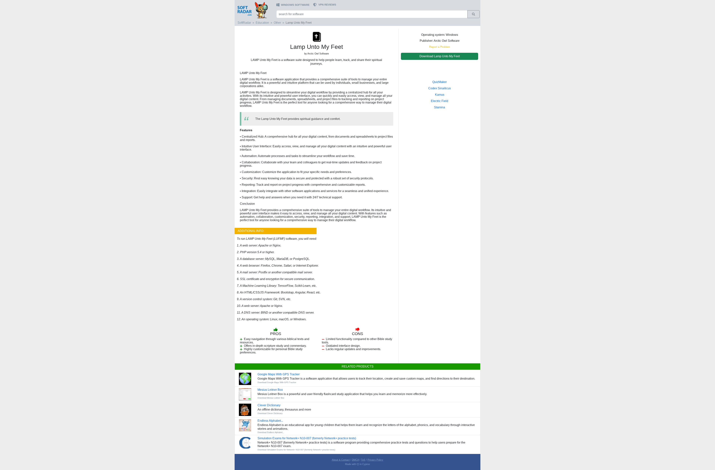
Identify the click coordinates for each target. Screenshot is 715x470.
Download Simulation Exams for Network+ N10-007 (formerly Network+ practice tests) (296, 450)
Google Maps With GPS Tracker (279, 374)
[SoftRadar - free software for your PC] (255, 10)
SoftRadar (244, 22)
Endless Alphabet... (270, 420)
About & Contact (341, 459)
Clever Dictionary (269, 405)
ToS (363, 459)
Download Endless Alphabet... (271, 432)
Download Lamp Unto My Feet (440, 56)
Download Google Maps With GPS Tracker (277, 382)
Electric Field (439, 101)
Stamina (439, 107)
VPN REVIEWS (327, 4)
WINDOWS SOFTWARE (295, 4)
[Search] (473, 14)
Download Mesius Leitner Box (271, 398)
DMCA (355, 459)
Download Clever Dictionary (270, 413)
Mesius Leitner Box (270, 389)
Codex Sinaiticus (439, 88)
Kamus (439, 94)
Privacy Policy (375, 459)
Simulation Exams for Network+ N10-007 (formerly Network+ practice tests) (307, 438)
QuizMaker (439, 82)
